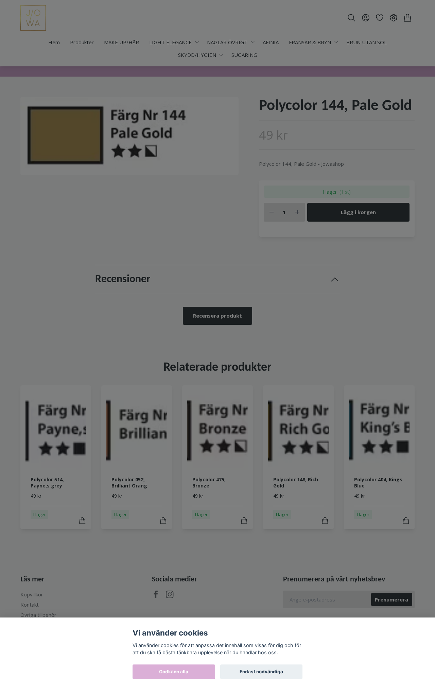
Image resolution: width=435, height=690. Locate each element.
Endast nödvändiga (261, 671)
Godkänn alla (173, 671)
